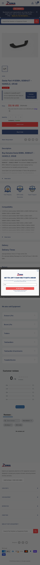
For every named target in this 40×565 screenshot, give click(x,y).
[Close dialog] (38, 271)
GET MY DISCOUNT (20, 288)
